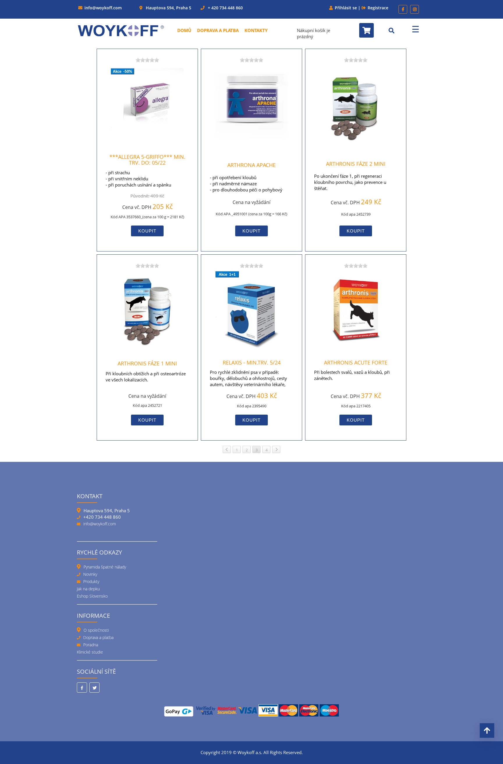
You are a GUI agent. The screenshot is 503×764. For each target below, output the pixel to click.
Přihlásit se (346, 7)
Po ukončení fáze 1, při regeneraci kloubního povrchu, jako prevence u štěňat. (350, 182)
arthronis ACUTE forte (355, 362)
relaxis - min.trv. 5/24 (252, 362)
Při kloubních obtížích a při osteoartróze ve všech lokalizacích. (146, 377)
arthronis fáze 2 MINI (355, 163)
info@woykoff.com (103, 7)
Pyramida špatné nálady (105, 567)
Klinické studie (90, 652)
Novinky (90, 574)
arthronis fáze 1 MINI (147, 363)
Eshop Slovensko (92, 596)
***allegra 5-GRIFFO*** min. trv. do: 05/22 (147, 159)
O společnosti (96, 630)
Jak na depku (88, 589)
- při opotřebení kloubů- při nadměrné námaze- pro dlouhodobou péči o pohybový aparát (246, 187)
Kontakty (256, 30)
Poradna (90, 644)
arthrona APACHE (251, 164)
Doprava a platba (218, 30)
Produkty (91, 581)
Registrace (378, 7)
